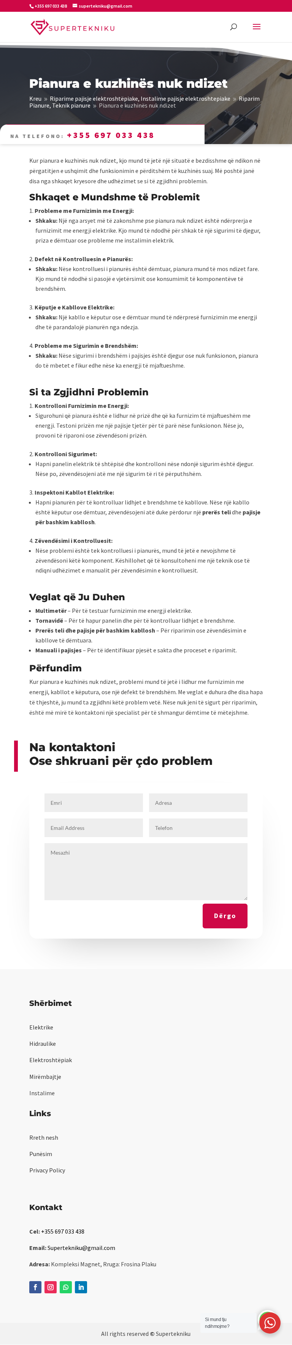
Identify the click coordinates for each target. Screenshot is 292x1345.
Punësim (40, 1154)
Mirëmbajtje (45, 1076)
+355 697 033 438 (111, 135)
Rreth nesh (43, 1137)
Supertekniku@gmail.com (81, 1247)
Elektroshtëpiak (50, 1060)
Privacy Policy (47, 1170)
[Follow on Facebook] (35, 1287)
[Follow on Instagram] (50, 1287)
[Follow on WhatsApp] (66, 1287)
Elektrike (41, 1027)
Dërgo (225, 915)
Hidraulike (42, 1043)
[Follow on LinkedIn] (81, 1287)
